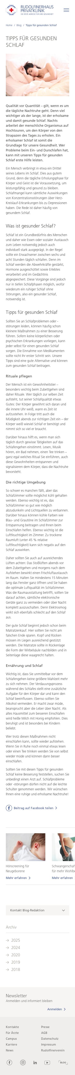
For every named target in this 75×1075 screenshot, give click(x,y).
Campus (11, 1038)
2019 (15, 962)
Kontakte (12, 1027)
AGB (44, 1033)
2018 (15, 969)
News (9, 1050)
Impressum (48, 1044)
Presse (45, 1027)
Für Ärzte (12, 1033)
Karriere (11, 1044)
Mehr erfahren (16, 878)
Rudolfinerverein (53, 1050)
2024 (15, 947)
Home (9, 25)
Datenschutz (50, 1038)
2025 (15, 940)
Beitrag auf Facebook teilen (33, 808)
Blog (19, 25)
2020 (15, 954)
